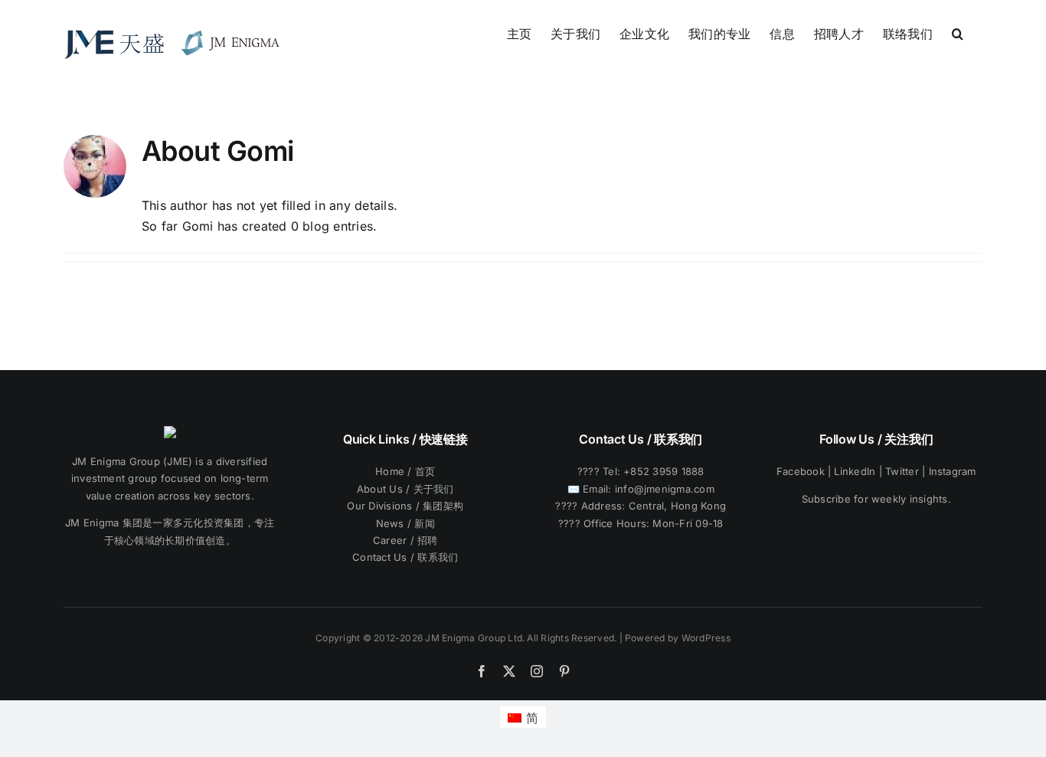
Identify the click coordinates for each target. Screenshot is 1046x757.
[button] (957, 32)
